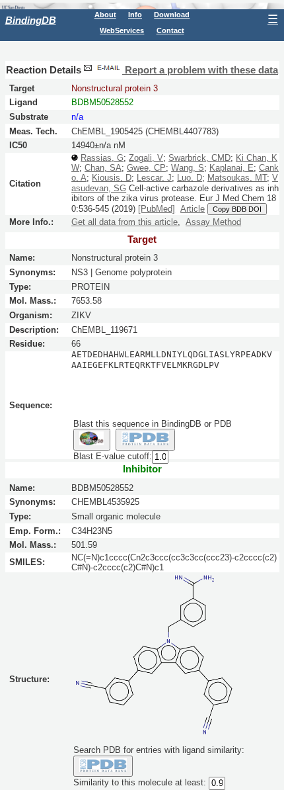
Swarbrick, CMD (199, 158)
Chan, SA (103, 168)
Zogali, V (146, 158)
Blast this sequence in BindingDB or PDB (152, 424)
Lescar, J (154, 178)
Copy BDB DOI (237, 209)
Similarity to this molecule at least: (139, 782)
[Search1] (91, 439)
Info (135, 15)
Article (192, 209)
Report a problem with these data (200, 70)
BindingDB (30, 20)
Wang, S (187, 168)
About (105, 15)
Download (172, 15)
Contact (170, 30)
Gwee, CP (146, 168)
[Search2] (146, 439)
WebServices (122, 30)
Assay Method (213, 222)
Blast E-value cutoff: (112, 456)
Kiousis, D (111, 178)
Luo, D (189, 178)
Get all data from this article (124, 222)
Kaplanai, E (231, 168)
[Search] (103, 766)
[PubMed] (156, 209)
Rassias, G (102, 158)
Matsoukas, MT (237, 178)
